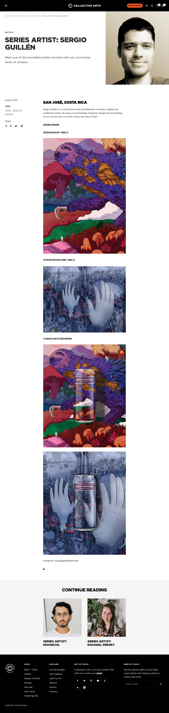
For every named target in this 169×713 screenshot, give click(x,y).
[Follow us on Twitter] (84, 680)
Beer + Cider (30, 670)
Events (52, 687)
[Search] (147, 6)
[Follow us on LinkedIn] (77, 687)
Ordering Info (31, 696)
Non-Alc (28, 687)
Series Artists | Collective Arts (26, 16)
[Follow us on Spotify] (84, 687)
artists (9, 32)
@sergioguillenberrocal (66, 561)
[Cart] (163, 6)
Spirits (27, 674)
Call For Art (55, 678)
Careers (53, 692)
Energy (28, 683)
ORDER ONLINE (134, 6)
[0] (157, 5)
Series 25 (17, 110)
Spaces (53, 683)
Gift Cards (29, 692)
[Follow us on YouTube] (98, 680)
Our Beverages (57, 670)
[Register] (160, 684)
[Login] (152, 6)
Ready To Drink (32, 678)
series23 (9, 114)
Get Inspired (55, 674)
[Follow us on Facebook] (77, 680)
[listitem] (6, 126)
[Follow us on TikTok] (104, 680)
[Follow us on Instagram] (91, 680)
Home (7, 16)
